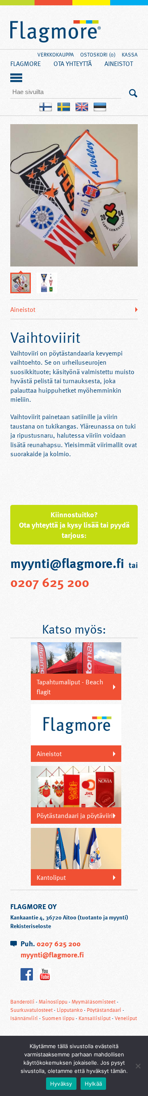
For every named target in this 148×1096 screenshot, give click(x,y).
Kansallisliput (95, 1018)
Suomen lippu (58, 1018)
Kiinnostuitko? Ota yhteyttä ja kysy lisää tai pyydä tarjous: (74, 524)
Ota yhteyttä (72, 64)
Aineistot (118, 64)
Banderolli (22, 1001)
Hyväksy (61, 1083)
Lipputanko (70, 1010)
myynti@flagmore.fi (52, 954)
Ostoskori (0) (98, 54)
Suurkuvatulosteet (31, 1010)
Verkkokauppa (55, 54)
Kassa (130, 54)
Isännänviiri (24, 1018)
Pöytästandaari (104, 1010)
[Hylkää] (138, 1066)
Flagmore (55, 31)
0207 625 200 (49, 582)
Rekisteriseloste (30, 926)
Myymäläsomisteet (94, 1001)
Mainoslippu (53, 1001)
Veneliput (126, 1018)
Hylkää (93, 1083)
